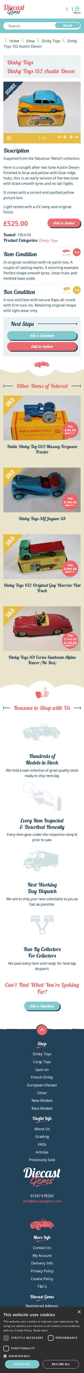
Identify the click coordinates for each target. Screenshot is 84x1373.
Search (67, 25)
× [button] (79, 1312)
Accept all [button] (22, 1364)
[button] (42, 1356)
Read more (40, 1330)
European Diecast (42, 1085)
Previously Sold (42, 1159)
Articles (42, 1152)
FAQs (42, 1144)
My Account (42, 1255)
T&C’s (42, 1286)
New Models (42, 1100)
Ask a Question (42, 335)
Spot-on (42, 1069)
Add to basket (64, 223)
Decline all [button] (61, 1364)
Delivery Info (42, 1263)
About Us (42, 1128)
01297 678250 (42, 1195)
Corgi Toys (42, 1061)
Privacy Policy (42, 1271)
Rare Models (42, 1108)
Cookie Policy (42, 1278)
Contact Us (42, 1247)
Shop (30, 40)
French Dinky (42, 1077)
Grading (42, 1136)
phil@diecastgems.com (42, 1201)
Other (42, 1092)
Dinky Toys (51, 40)
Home (14, 40)
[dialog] (42, 1340)
